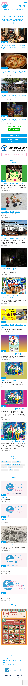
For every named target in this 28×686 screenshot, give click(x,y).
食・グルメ (23, 238)
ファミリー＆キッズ (16, 295)
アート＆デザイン (5, 183)
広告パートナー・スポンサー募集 (14, 154)
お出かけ (12, 183)
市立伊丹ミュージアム (19, 464)
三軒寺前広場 (16, 462)
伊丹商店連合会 (6, 462)
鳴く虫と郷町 (12, 467)
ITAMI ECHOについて (9, 656)
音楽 (16, 268)
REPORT (4, 42)
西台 (11, 470)
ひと (22, 183)
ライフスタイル (10, 268)
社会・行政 (14, 544)
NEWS (3, 494)
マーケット (5, 470)
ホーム (5, 654)
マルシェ (4, 467)
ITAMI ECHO (4, 497)
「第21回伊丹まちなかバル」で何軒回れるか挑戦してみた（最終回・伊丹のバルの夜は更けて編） (14, 47)
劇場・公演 (9, 380)
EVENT (4, 180)
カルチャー (18, 183)
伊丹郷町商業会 (6, 464)
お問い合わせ (7, 658)
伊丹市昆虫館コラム (14, 135)
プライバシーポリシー (9, 664)
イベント (20, 467)
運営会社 (5, 662)
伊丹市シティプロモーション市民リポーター (14, 140)
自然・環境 (11, 297)
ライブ (16, 470)
